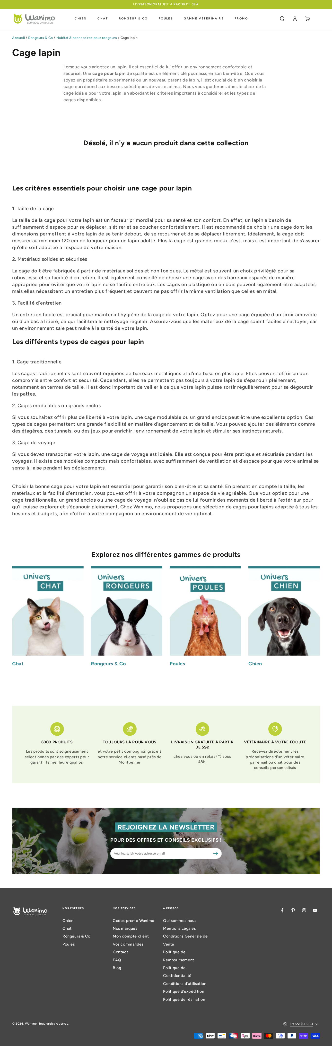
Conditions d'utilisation (184, 983)
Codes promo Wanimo (133, 920)
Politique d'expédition (183, 991)
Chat (66, 928)
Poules (68, 944)
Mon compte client (131, 936)
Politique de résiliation (184, 999)
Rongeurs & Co (40, 38)
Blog (117, 967)
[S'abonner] (216, 853)
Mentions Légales (179, 928)
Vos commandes (128, 944)
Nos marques (125, 928)
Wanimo (31, 1023)
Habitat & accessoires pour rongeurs (86, 38)
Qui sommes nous (179, 920)
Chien (68, 920)
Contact (120, 952)
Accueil (18, 38)
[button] (282, 18)
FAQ (117, 960)
